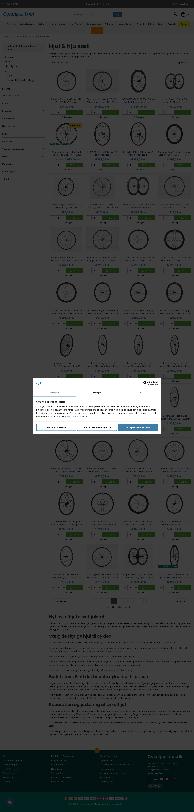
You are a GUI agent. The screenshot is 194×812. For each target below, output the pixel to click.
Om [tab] (139, 392)
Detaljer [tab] (97, 392)
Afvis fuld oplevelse (56, 427)
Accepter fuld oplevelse (138, 427)
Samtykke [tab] (54, 392)
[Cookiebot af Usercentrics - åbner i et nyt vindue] (145, 383)
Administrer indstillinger (95, 427)
